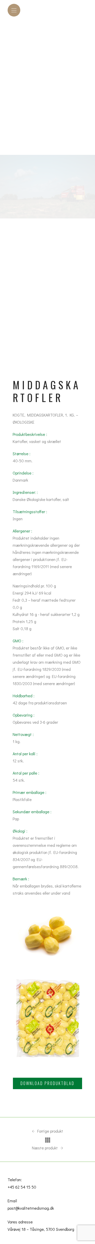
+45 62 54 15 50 (22, 1187)
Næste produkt (45, 1148)
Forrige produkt (49, 1131)
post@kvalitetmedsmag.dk (31, 1208)
